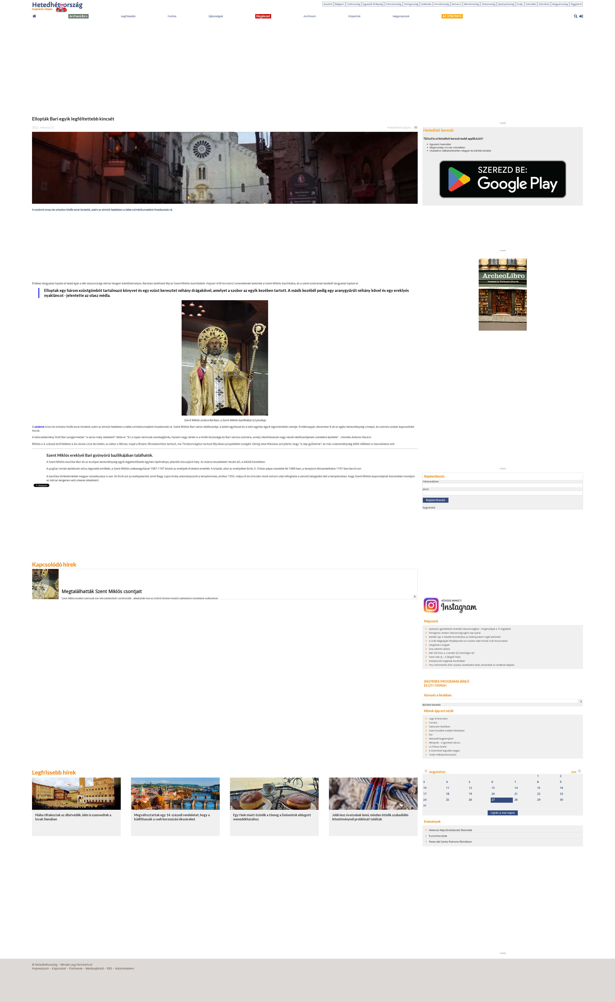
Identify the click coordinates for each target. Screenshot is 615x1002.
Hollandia (426, 4)
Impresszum (40, 968)
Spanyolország (506, 4)
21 (516, 794)
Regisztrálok (429, 507)
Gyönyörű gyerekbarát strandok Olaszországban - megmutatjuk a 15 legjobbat (470, 628)
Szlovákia (531, 4)
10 (424, 788)
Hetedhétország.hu (399, 127)
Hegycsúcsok (401, 16)
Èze (431, 734)
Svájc (520, 4)
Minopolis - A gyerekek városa (444, 742)
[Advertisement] (225, 246)
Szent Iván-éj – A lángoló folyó (445, 656)
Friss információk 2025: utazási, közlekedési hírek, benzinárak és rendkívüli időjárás (471, 664)
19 (470, 794)
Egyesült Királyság (373, 4)
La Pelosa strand (437, 746)
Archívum (309, 16)
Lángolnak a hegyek (439, 644)
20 (493, 794)
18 (447, 794)
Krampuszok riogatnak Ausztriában (447, 660)
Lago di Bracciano (438, 718)
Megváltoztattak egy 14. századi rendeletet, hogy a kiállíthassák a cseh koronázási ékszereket (172, 817)
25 (447, 799)
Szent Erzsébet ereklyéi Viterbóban (447, 730)
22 (538, 794)
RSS (109, 968)
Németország (471, 4)
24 (424, 799)
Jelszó (426, 489)
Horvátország (441, 4)
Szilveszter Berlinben (439, 726)
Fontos (172, 16)
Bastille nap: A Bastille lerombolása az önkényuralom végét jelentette (465, 636)
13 (493, 788)
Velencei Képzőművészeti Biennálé (450, 830)
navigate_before (426, 771)
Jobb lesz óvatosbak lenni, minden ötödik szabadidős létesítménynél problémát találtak (370, 817)
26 (470, 799)
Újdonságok (216, 16)
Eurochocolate (438, 836)
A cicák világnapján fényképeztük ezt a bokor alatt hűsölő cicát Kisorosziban (468, 640)
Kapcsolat (59, 968)
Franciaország (393, 4)
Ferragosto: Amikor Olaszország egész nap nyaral (454, 632)
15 (538, 788)
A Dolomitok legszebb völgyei (444, 750)
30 (561, 799)
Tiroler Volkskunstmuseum (442, 754)
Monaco (456, 4)
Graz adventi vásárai (439, 648)
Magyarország (560, 4)
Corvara (433, 722)
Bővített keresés (431, 704)
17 (424, 794)
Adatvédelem (124, 968)
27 (493, 799)
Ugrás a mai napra (503, 812)
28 (516, 799)
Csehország (353, 4)
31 (424, 805)
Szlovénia (544, 4)
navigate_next (581, 701)
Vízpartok (354, 16)
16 (561, 788)
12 (470, 788)
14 (516, 788)
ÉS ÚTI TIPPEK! (435, 685)
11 (447, 788)
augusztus (437, 772)
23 (561, 794)
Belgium (339, 4)
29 (538, 799)
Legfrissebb (128, 16)
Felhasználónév (431, 481)
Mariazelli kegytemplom (441, 738)
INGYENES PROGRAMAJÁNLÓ (446, 681)
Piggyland (576, 4)
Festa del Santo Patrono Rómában (450, 841)
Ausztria (328, 4)
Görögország (411, 4)
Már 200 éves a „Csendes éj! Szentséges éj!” (452, 652)
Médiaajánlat (95, 968)
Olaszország (488, 4)
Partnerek (75, 968)
